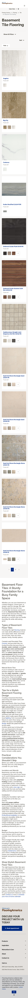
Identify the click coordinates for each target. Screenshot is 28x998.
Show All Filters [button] (9, 34)
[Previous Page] (9, 569)
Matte (4, 45)
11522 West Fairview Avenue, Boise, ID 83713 (13, 969)
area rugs (16, 787)
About (4, 954)
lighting (8, 718)
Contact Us (5, 958)
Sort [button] (20, 40)
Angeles (6, 78)
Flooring (15, 12)
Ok (14, 992)
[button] (13, 9)
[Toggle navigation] (24, 5)
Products (5, 941)
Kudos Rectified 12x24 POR (12, 204)
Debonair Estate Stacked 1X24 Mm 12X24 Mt (13, 289)
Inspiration (5, 945)
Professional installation (10, 815)
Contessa (6, 162)
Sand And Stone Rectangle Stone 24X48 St (14, 551)
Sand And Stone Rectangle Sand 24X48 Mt (13, 420)
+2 (18, 340)
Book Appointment (13, 928)
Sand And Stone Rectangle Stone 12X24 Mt (14, 464)
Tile (20, 12)
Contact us (9, 894)
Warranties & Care (8, 949)
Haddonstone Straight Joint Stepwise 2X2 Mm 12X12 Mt (12, 333)
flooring (17, 630)
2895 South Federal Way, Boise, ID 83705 (12, 966)
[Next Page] (19, 569)
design (4, 723)
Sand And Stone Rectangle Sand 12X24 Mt (13, 376)
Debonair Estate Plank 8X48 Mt (13, 246)
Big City (5, 120)
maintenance (12, 851)
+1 (18, 253)
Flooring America (6, 12)
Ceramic (4, 643)
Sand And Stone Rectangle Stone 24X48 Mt (14, 507)
